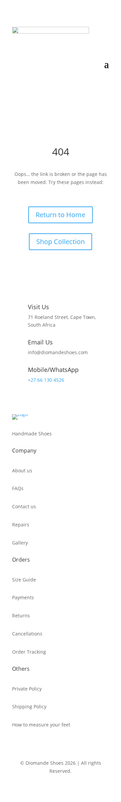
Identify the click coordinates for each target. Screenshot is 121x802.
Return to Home (60, 214)
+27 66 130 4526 (46, 380)
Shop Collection (60, 241)
